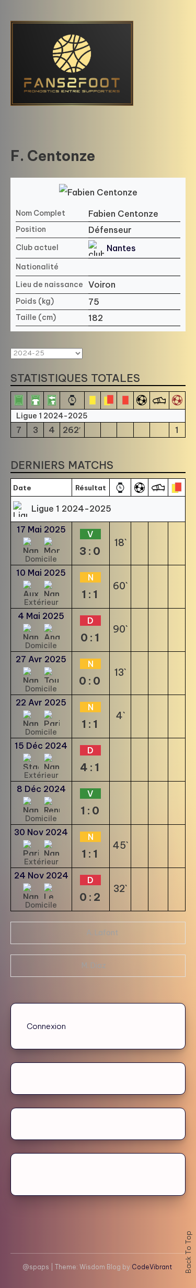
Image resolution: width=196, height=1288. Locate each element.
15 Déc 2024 (41, 745)
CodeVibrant (152, 1267)
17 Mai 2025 (41, 529)
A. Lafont (102, 932)
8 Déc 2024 (41, 789)
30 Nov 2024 (41, 832)
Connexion (46, 1026)
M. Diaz (94, 965)
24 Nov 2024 (41, 875)
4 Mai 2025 (41, 616)
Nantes (121, 248)
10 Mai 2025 (41, 572)
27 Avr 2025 (41, 659)
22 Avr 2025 (41, 702)
